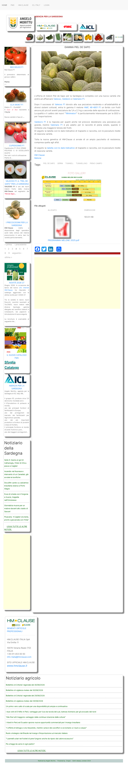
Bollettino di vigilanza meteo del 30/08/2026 (24, 690)
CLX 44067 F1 (16, 105)
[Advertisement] (77, 283)
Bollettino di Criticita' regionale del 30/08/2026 (25, 685)
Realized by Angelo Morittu (47, 761)
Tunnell (69, 163)
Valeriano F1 (78, 99)
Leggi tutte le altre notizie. (32, 751)
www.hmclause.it (17, 665)
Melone (37, 158)
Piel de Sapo (49, 163)
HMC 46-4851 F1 (92, 107)
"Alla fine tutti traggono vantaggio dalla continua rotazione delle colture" (36, 717)
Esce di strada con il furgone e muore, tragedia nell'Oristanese (16, 497)
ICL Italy (36, 5)
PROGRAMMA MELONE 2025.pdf (63, 240)
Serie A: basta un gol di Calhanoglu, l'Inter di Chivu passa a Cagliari (15, 463)
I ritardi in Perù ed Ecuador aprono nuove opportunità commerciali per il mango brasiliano (43, 722)
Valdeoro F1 (40, 122)
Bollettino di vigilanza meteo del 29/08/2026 (24, 701)
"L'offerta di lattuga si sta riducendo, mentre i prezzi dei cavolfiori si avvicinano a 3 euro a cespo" (46, 728)
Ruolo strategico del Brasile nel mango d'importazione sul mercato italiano (37, 733)
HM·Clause (23, 5)
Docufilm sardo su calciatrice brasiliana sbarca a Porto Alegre (16, 486)
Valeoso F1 (60, 104)
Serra (60, 163)
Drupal (68, 761)
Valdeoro (66, 99)
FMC (12, 5)
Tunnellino (81, 163)
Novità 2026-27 (16, 283)
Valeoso (57, 99)
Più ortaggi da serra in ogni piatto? (20, 744)
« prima (8, 244)
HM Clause (39, 155)
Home (4, 5)
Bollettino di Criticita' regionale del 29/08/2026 (25, 695)
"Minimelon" (70, 113)
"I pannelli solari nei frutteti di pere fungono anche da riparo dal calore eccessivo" (40, 739)
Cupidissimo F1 (16, 145)
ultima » (8, 257)
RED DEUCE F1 (16, 67)
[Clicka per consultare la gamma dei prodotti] (45, 26)
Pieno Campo (96, 163)
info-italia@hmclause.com (19, 657)
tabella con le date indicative (61, 148)
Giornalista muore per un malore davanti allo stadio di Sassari (16, 508)
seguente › (17, 253)
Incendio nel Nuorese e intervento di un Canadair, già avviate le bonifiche (16, 474)
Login (46, 5)
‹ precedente (20, 244)
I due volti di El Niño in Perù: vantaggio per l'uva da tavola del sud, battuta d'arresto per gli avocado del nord (51, 712)
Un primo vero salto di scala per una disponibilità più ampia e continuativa (36, 706)
